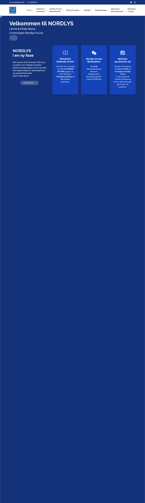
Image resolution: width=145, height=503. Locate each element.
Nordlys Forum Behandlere (94, 60)
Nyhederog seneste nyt (122, 60)
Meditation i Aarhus (132, 10)
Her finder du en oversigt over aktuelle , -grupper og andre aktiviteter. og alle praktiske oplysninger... (65, 74)
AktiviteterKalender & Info (65, 60)
